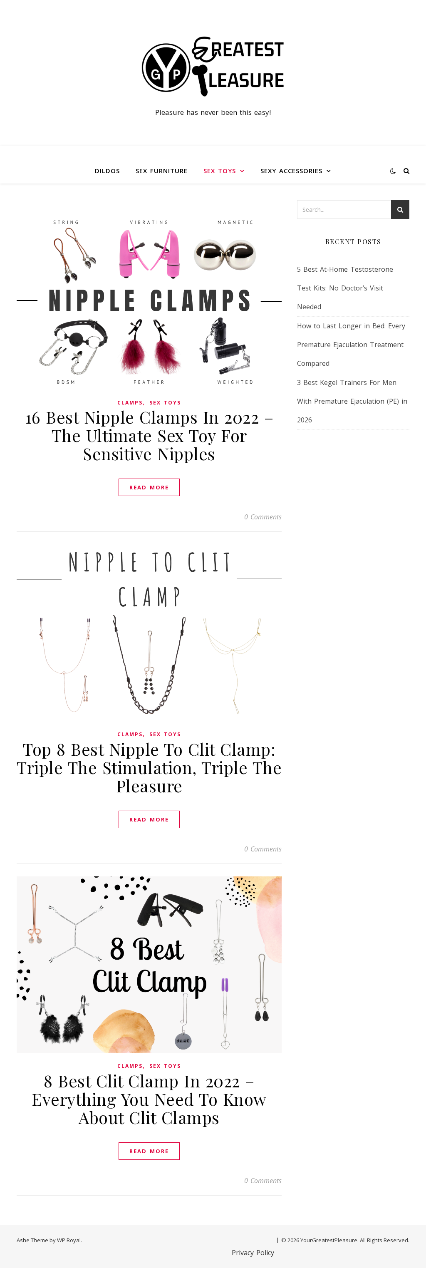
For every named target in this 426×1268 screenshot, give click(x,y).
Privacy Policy (253, 1252)
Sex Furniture (162, 170)
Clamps (130, 402)
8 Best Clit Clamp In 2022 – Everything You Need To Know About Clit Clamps (149, 1098)
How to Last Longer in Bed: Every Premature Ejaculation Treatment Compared (351, 344)
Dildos (107, 170)
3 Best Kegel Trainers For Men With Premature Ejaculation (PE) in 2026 (352, 401)
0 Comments (263, 516)
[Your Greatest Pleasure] (213, 65)
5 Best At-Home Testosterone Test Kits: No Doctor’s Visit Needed (345, 288)
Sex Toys (219, 170)
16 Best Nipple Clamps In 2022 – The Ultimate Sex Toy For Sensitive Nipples (149, 435)
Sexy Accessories (291, 170)
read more (149, 487)
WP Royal (69, 1240)
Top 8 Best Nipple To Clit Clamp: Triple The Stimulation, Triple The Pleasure (149, 767)
